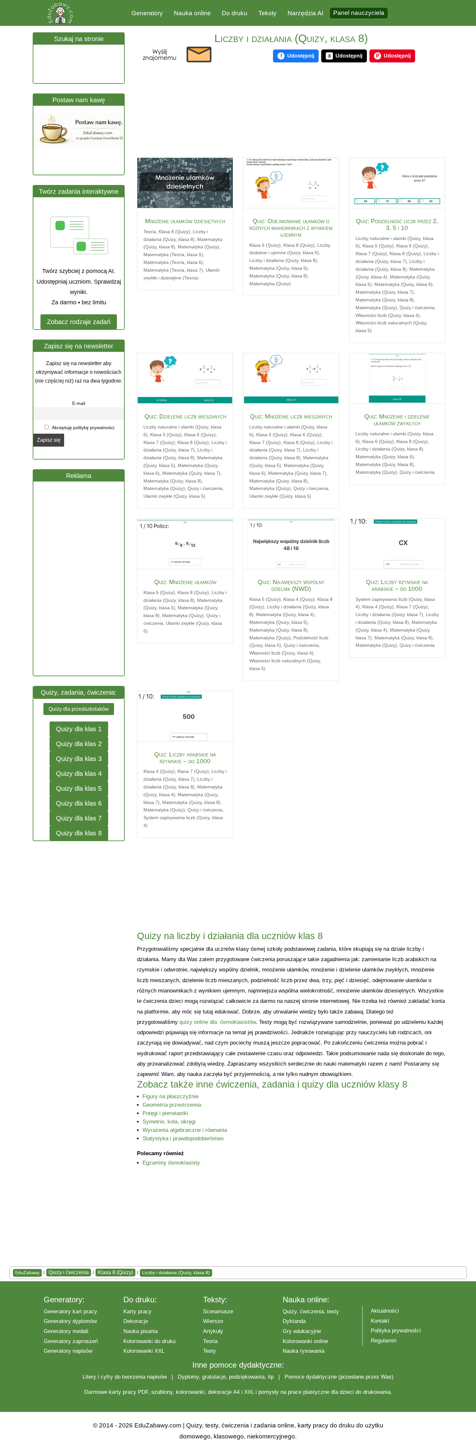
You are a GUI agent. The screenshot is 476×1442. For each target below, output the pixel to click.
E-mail (78, 403)
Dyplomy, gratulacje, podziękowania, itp (226, 1377)
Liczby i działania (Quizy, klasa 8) (283, 260)
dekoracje (220, 1392)
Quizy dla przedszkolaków (79, 709)
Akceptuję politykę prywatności (82, 427)
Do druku (234, 13)
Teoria (149, 231)
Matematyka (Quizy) (198, 246)
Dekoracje (135, 1321)
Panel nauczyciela (358, 12)
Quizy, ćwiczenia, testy (311, 1311)
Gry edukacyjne (302, 1331)
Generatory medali (66, 1331)
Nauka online (192, 13)
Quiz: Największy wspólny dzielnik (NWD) (291, 585)
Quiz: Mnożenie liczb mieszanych (291, 416)
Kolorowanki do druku (149, 1341)
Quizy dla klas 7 (79, 818)
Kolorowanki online (305, 1341)
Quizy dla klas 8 (79, 833)
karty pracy (122, 1392)
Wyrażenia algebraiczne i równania (184, 1130)
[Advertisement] (81, 579)
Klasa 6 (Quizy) (265, 245)
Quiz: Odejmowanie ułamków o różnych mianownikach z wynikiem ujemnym (291, 228)
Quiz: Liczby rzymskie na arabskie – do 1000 (397, 585)
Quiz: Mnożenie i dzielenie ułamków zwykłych (397, 420)
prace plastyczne (308, 1392)
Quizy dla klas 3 (79, 758)
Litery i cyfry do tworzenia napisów (125, 1377)
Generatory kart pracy (70, 1311)
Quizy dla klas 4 (79, 773)
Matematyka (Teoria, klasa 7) (173, 270)
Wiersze (213, 1321)
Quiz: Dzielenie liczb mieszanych (185, 416)
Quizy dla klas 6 (79, 803)
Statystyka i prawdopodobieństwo (182, 1138)
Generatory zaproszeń (71, 1341)
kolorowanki (190, 1392)
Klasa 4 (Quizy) (299, 599)
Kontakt (380, 1321)
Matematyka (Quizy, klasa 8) (278, 275)
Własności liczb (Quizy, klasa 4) (388, 315)
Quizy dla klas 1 (79, 728)
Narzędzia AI (305, 13)
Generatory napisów (68, 1351)
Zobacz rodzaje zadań (78, 321)
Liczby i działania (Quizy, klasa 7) (389, 614)
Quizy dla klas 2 (79, 743)
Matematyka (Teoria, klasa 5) (173, 254)
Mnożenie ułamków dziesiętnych (185, 221)
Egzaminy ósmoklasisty (171, 1163)
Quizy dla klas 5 (79, 788)
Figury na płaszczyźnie (170, 1096)
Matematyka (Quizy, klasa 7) (385, 292)
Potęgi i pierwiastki (165, 1113)
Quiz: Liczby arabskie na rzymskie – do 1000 (185, 757)
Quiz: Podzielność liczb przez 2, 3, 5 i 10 (397, 224)
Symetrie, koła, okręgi (169, 1122)
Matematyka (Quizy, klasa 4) (285, 614)
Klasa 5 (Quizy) (378, 245)
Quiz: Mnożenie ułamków (185, 582)
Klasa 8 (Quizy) (174, 231)
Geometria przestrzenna (171, 1105)
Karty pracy (137, 1311)
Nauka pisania (140, 1331)
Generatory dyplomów (70, 1321)
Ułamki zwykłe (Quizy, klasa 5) (174, 496)
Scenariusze (218, 1311)
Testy (209, 1351)
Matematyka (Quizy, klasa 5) (278, 622)
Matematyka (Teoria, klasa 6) (173, 262)
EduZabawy (27, 1272)
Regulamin (383, 1341)
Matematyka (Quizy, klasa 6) (278, 268)
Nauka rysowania (303, 1351)
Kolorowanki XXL (143, 1351)
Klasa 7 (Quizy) (371, 253)
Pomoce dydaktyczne (311, 1377)
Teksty (267, 13)
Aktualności (385, 1311)
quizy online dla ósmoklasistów (217, 1022)
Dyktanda (294, 1321)
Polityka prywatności (396, 1331)
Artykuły (213, 1331)
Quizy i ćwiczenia (417, 307)
